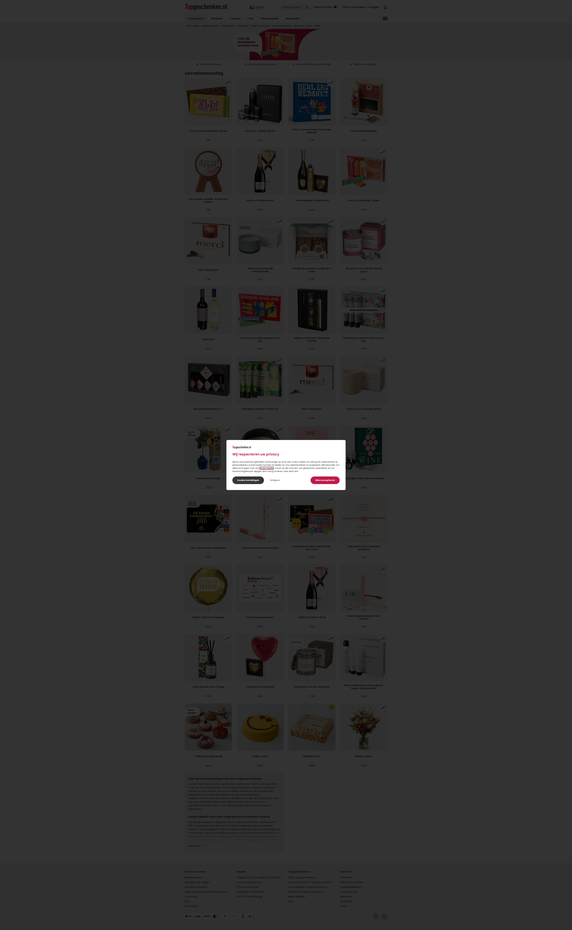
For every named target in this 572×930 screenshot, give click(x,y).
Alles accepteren (325, 480)
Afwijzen (275, 480)
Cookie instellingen (248, 480)
